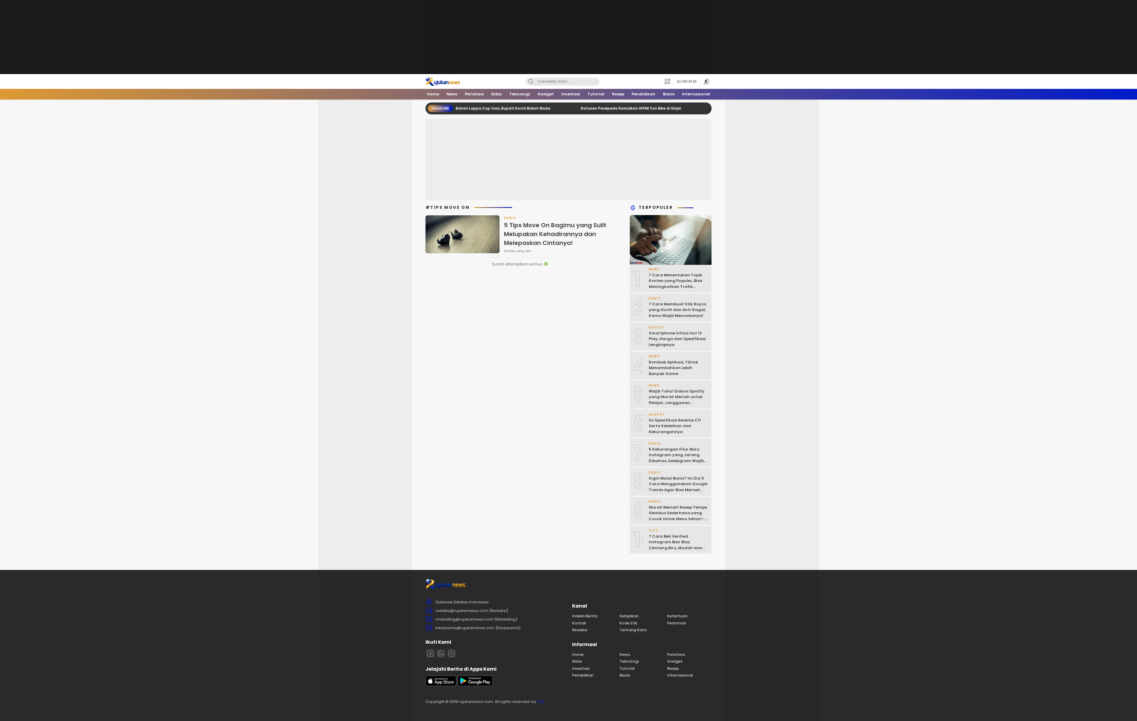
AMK (541, 701)
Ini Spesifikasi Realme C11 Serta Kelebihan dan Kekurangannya (675, 426)
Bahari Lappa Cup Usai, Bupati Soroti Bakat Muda (473, 108)
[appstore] (440, 685)
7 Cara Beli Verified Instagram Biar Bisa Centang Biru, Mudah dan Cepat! (675, 545)
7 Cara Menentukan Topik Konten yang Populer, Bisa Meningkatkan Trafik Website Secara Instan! (675, 283)
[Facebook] (430, 653)
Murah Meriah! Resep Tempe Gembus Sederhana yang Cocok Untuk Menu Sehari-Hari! (678, 516)
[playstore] (475, 685)
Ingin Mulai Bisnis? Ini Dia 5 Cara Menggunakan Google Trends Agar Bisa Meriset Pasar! (678, 487)
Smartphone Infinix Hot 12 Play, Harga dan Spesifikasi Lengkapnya (677, 338)
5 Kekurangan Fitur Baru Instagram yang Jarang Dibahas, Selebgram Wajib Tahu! (676, 458)
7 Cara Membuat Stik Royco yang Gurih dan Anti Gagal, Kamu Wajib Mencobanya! (677, 309)
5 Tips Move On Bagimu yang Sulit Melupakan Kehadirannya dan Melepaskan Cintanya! (555, 234)
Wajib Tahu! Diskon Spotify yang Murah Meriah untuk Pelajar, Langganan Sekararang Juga (676, 399)
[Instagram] (451, 653)
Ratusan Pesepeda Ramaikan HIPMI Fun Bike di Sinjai (601, 108)
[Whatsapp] (441, 653)
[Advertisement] (568, 37)
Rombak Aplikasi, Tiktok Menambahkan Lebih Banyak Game (673, 367)
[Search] (531, 81)
